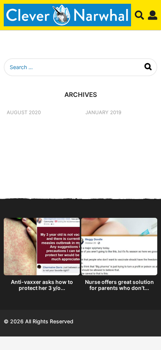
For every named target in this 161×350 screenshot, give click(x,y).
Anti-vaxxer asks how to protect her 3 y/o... (42, 285)
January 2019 (103, 112)
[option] (41, 256)
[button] (139, 15)
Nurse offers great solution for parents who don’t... (119, 285)
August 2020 (24, 112)
